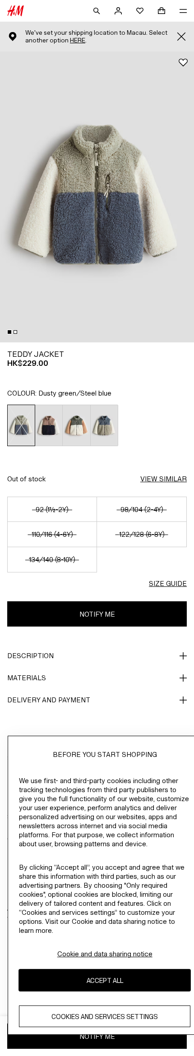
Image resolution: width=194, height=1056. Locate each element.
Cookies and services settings (104, 1016)
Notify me (97, 614)
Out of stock (26, 479)
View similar (163, 479)
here (77, 40)
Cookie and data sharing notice (104, 954)
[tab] (9, 332)
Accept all (105, 980)
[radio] (21, 425)
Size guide (168, 583)
